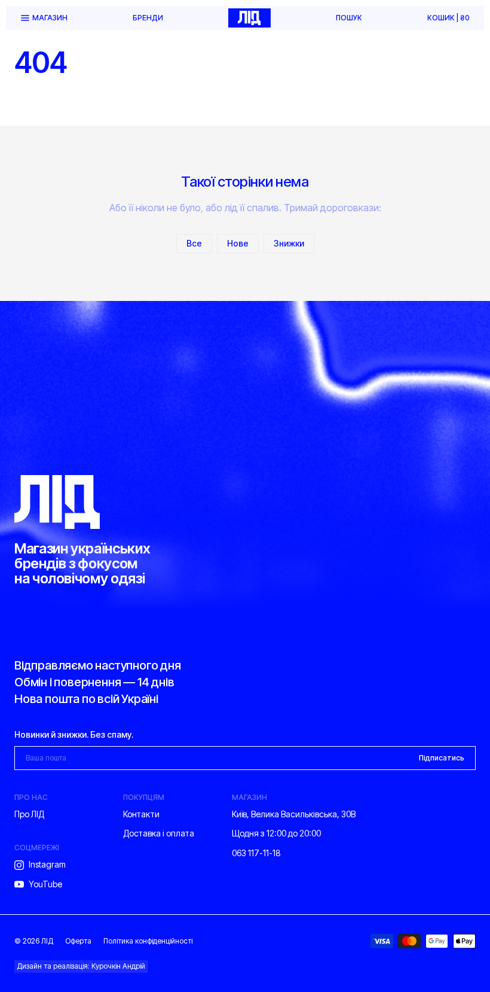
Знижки (289, 243)
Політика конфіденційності (147, 940)
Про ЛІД (29, 814)
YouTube (45, 884)
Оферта (78, 940)
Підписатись (441, 757)
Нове (238, 243)
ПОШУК (349, 18)
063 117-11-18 (256, 853)
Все (194, 243)
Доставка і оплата (158, 833)
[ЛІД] (249, 18)
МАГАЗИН (50, 17)
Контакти (141, 814)
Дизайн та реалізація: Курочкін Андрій (81, 965)
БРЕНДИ (148, 18)
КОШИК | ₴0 (448, 18)
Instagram (47, 864)
